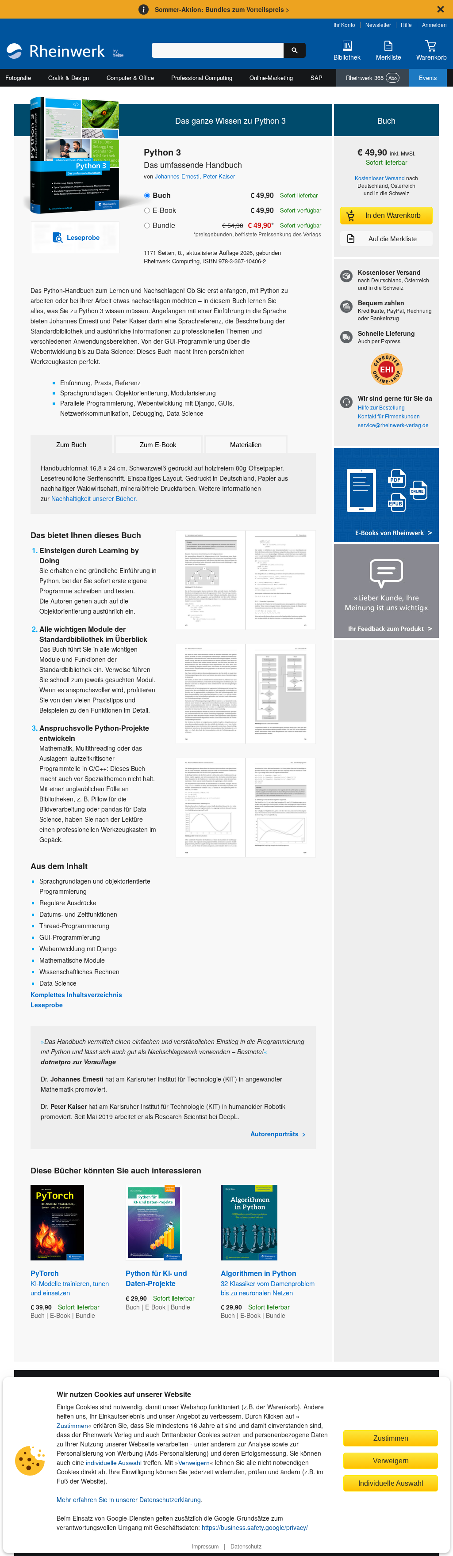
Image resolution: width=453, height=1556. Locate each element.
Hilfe (406, 24)
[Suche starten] (295, 50)
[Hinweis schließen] (440, 9)
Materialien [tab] (245, 444)
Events (428, 77)
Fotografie (18, 77)
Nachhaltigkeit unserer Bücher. (94, 498)
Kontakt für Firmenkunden (389, 416)
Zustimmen (72, 1425)
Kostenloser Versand (380, 178)
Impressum (205, 1546)
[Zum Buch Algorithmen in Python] (249, 1222)
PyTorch (70, 1282)
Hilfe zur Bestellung (381, 407)
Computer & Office (130, 77)
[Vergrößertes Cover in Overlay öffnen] (70, 156)
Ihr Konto (344, 24)
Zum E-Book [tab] (158, 444)
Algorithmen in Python (268, 1282)
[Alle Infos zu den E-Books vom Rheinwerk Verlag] (386, 496)
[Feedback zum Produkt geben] (386, 592)
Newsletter (378, 24)
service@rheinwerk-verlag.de (393, 425)
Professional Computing (201, 77)
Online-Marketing (271, 77)
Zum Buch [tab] (71, 444)
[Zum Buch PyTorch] (57, 1222)
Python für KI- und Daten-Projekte (156, 1278)
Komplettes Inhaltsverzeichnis (76, 994)
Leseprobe (47, 1004)
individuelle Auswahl (114, 1462)
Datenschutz (245, 1546)
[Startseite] (65, 52)
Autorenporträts (274, 1133)
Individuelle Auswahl (390, 1483)
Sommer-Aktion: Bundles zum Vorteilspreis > (222, 9)
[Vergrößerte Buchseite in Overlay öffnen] (246, 580)
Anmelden (434, 24)
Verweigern (194, 1462)
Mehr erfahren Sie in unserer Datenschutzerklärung (129, 1499)
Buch (162, 195)
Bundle (164, 225)
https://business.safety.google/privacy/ (255, 1527)
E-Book (164, 210)
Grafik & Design (68, 77)
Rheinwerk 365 (371, 77)
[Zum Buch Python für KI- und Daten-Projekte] (154, 1222)
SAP (316, 77)
